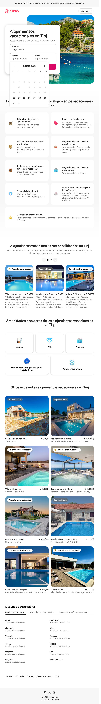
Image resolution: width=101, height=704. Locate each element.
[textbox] (21, 58)
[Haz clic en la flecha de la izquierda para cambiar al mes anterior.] (14, 66)
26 (29, 98)
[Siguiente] (55, 260)
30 (14, 103)
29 (45, 98)
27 (34, 98)
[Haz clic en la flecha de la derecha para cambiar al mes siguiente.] (44, 66)
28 (40, 98)
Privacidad (44, 699)
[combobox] (33, 49)
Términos (55, 699)
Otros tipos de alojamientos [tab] (42, 612)
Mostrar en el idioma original (72, 3)
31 (19, 103)
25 (24, 98)
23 (14, 98)
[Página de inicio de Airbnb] (12, 11)
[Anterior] (44, 260)
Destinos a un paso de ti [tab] (15, 612)
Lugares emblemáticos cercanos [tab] (72, 612)
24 (19, 98)
